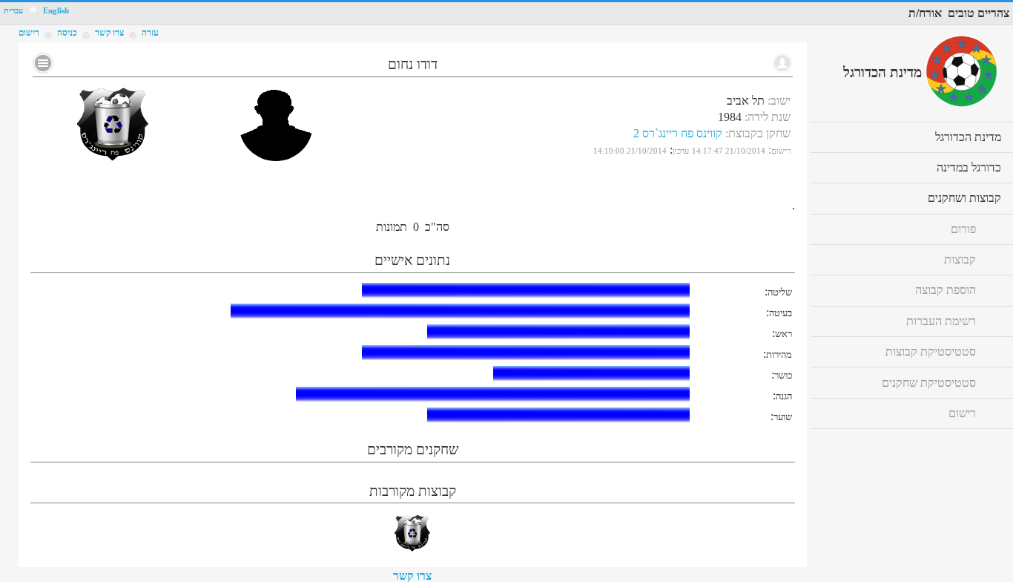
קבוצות (960, 259)
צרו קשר (412, 575)
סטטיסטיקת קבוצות (930, 351)
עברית (13, 11)
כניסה (67, 32)
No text (43, 63)
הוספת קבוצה (945, 290)
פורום (963, 229)
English (56, 11)
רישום (29, 32)
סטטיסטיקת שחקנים (929, 382)
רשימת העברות (941, 321)
